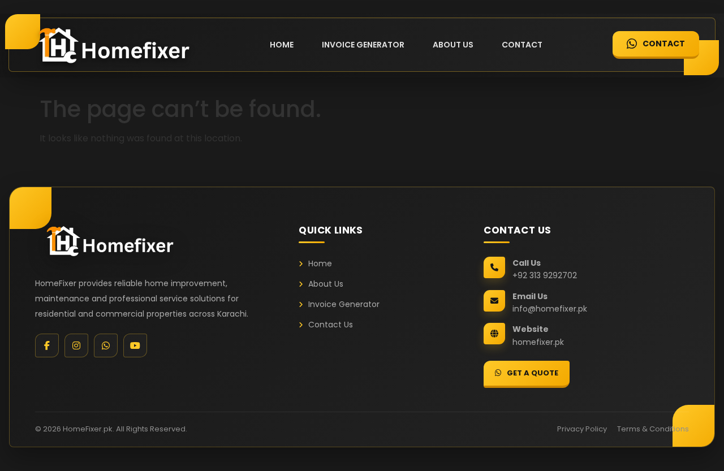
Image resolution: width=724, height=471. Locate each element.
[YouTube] (135, 345)
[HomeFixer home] (108, 240)
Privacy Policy (582, 429)
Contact (522, 44)
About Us (453, 44)
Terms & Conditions (653, 429)
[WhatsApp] (106, 345)
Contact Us (330, 324)
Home (282, 44)
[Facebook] (47, 345)
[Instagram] (76, 345)
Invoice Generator (363, 44)
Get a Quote (532, 373)
